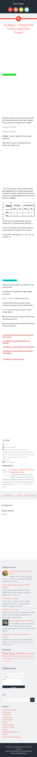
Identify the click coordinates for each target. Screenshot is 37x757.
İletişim (4, 722)
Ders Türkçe (18, 3)
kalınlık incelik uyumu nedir (18, 455)
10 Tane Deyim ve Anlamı (10, 598)
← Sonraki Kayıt (6, 496)
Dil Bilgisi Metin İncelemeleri (11, 732)
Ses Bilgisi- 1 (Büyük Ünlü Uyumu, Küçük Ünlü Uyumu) (18, 28)
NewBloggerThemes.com (18, 753)
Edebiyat (11, 656)
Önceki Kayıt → (31, 496)
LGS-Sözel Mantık (16, 658)
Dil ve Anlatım (18, 656)
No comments (10, 462)
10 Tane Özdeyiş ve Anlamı (10, 610)
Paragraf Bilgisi (6, 658)
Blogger (18, 749)
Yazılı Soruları (6, 712)
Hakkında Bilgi (10, 447)
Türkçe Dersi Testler (8, 727)
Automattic (15, 751)
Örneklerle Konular (8, 725)
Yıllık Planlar (6, 715)
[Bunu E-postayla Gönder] (3, 440)
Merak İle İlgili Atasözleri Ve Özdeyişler (21, 621)
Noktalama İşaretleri (29, 656)
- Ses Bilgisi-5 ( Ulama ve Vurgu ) (13, 359)
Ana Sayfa (18, 496)
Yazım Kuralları (7, 717)
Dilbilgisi (5, 729)
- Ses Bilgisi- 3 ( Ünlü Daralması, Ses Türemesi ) (18, 347)
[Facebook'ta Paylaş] (8, 440)
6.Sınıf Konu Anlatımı (12, 450)
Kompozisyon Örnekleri (13, 653)
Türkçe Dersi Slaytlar (27, 658)
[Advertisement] (18, 54)
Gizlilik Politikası (7, 720)
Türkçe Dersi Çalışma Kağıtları (11, 737)
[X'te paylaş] (7, 440)
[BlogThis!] (5, 440)
